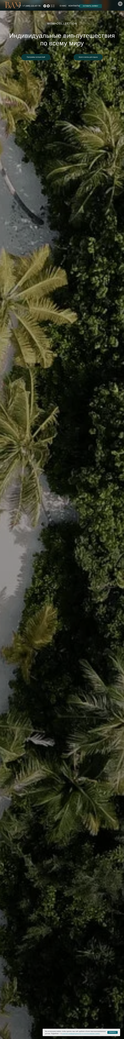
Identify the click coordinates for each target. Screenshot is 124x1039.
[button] (90, 6)
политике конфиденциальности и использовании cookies (81, 1033)
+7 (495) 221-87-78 (31, 6)
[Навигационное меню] (120, 3)
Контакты (74, 6)
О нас (63, 6)
